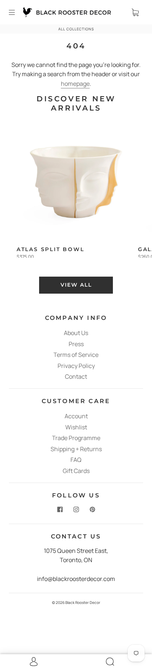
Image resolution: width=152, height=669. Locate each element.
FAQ (76, 460)
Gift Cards (76, 471)
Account (76, 416)
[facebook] (60, 509)
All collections (76, 29)
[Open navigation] (17, 12)
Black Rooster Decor (82, 602)
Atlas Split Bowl (50, 249)
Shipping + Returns (76, 449)
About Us (76, 333)
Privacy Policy (76, 366)
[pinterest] (92, 509)
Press (76, 344)
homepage (75, 84)
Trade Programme (76, 438)
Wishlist (76, 427)
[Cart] (135, 12)
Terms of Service (76, 355)
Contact (76, 376)
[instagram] (76, 509)
